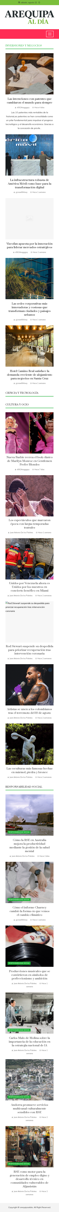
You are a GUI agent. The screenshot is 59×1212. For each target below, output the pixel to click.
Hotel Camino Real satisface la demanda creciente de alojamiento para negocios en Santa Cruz (29, 374)
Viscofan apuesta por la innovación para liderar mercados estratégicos (30, 245)
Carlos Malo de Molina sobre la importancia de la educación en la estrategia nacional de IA (29, 1041)
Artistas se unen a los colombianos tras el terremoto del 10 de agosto (29, 711)
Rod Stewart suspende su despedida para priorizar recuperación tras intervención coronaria (29, 650)
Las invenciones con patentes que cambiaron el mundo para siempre (29, 100)
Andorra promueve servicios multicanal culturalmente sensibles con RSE (29, 1108)
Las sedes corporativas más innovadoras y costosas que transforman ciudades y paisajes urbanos (30, 309)
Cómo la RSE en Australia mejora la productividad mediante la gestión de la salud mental (29, 845)
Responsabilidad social (19, 832)
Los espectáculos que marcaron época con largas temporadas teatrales (29, 523)
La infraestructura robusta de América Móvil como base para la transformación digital (29, 183)
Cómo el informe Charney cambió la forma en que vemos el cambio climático (30, 911)
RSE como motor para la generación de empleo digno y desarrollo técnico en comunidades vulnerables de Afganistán (29, 1179)
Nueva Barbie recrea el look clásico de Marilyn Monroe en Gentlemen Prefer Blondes (29, 461)
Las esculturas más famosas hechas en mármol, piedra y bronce (29, 770)
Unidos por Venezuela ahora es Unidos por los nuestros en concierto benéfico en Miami (29, 587)
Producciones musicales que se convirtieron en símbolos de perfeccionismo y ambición (29, 975)
